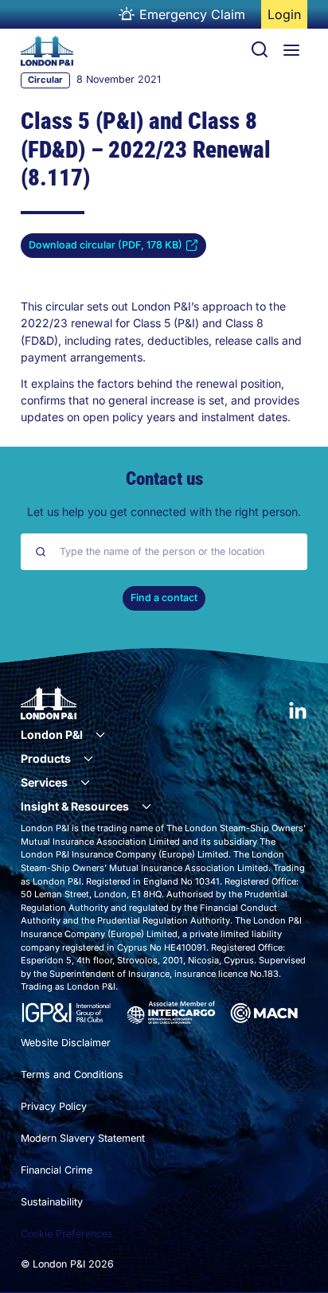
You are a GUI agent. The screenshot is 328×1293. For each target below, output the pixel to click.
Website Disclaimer (66, 1043)
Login (287, 17)
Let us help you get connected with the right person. (164, 511)
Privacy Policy (54, 1106)
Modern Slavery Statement (83, 1138)
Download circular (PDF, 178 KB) (105, 248)
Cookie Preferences (67, 1234)
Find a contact (164, 598)
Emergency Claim (192, 14)
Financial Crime (56, 1170)
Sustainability (52, 1202)
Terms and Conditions (72, 1074)
